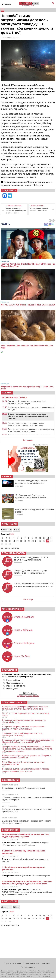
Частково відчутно (14, 683)
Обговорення (10, 830)
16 (6, 541)
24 (36, 541)
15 (2, 541)
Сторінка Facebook (24, 617)
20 (21, 541)
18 (14, 541)
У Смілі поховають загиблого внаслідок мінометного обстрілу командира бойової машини (28, 416)
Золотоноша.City (24, 97)
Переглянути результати (28, 695)
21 (25, 541)
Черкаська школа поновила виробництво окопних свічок (16, 210)
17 (10, 541)
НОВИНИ (6, 393)
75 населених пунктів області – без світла (39, 209)
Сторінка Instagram (24, 643)
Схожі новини (10, 780)
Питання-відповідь (13, 553)
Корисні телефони (13, 963)
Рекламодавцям (28, 967)
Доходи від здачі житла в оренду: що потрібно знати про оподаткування (30, 571)
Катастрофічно (13, 680)
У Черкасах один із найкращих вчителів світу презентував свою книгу (22, 734)
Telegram (38, 185)
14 (51, 538)
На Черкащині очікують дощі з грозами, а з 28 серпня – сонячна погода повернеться (26, 756)
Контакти (46, 963)
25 (40, 541)
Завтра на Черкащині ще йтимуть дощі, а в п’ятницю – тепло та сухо (27, 402)
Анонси (6, 476)
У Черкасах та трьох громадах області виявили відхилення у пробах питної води (23, 727)
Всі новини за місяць (10, 548)
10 (36, 538)
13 (48, 538)
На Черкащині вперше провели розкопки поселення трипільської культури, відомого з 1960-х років (25, 707)
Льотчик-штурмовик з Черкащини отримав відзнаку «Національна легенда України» (31, 430)
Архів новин (9, 524)
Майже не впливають (15, 686)
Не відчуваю (12, 689)
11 (40, 538)
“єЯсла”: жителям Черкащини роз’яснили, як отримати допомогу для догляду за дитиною (34, 584)
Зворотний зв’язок (31, 963)
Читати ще (28, 599)
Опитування (9, 670)
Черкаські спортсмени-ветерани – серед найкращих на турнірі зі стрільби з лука (26, 424)
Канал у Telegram (23, 630)
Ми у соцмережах (12, 609)
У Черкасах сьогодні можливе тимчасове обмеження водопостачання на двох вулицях (25, 770)
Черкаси (7, 4)
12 (44, 538)
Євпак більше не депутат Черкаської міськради (23, 788)
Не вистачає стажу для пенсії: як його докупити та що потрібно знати (31, 558)
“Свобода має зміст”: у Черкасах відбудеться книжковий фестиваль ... (31, 496)
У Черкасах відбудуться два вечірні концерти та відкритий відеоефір (31, 482)
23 (33, 541)
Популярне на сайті (14, 702)
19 (17, 541)
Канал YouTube (22, 656)
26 (44, 541)
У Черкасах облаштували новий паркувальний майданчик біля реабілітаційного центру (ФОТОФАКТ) (28, 741)
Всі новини (28, 440)
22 (29, 541)
